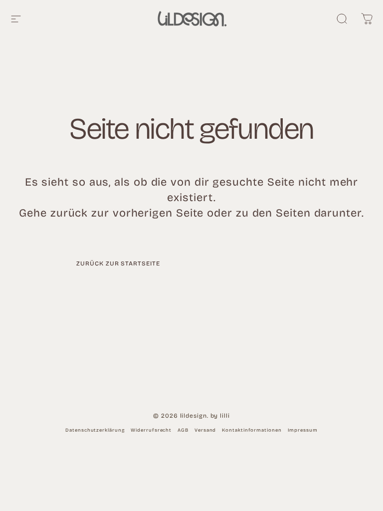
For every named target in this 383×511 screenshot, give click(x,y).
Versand (205, 430)
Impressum (303, 430)
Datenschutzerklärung (95, 430)
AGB (183, 430)
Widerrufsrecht (151, 430)
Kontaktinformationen (251, 430)
